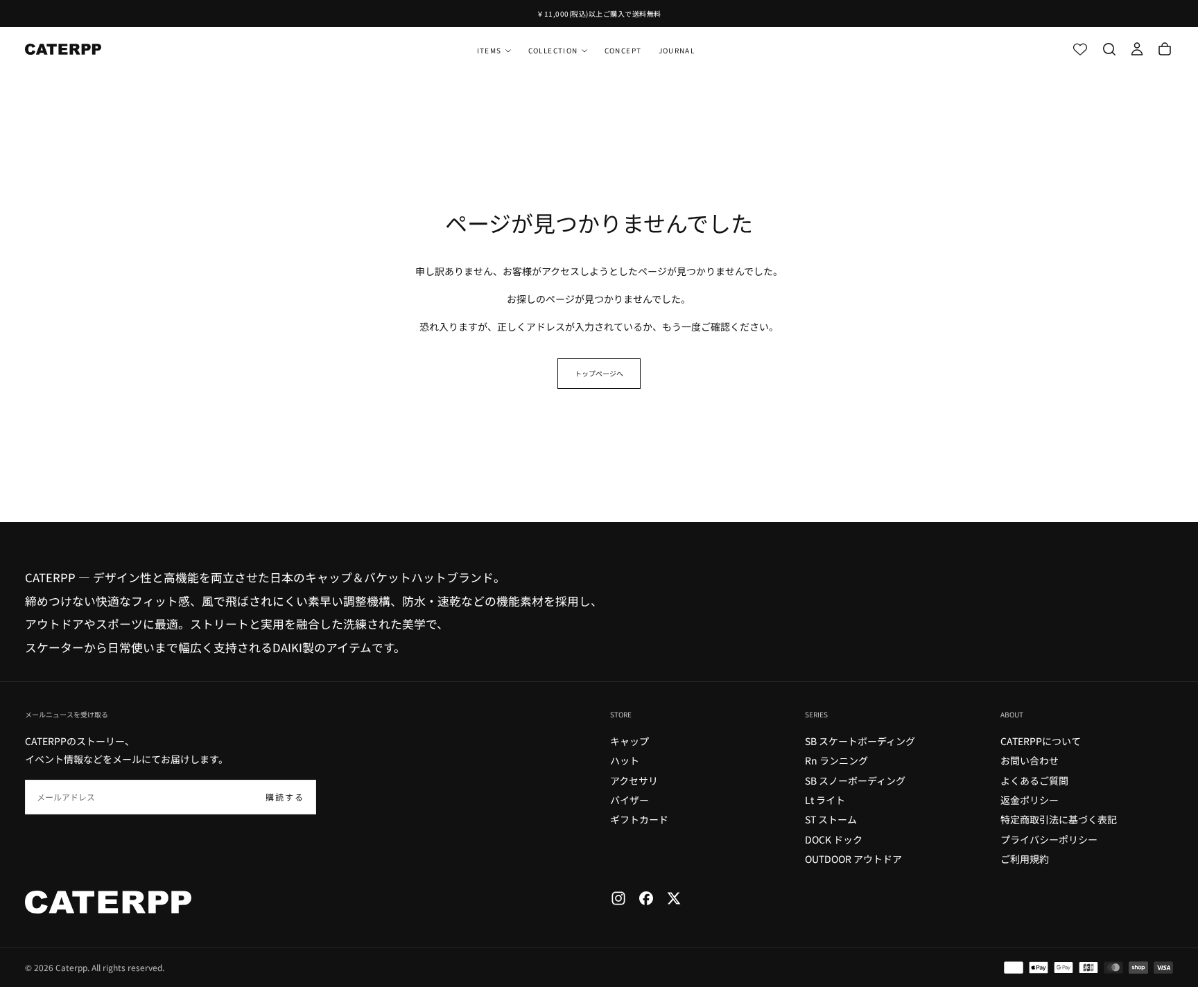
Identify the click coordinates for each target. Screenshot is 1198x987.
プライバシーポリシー (1048, 839)
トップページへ (599, 373)
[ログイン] (1137, 49)
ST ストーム (831, 819)
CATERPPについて (1040, 741)
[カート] (1164, 49)
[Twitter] (674, 898)
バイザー (629, 800)
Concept (623, 50)
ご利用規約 (1024, 859)
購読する (285, 797)
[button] (1109, 49)
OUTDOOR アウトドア (853, 859)
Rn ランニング (836, 760)
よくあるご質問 (1034, 780)
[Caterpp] (108, 902)
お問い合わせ (1029, 760)
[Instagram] (618, 898)
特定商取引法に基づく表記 (1058, 819)
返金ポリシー (1029, 800)
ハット (624, 760)
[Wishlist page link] (1080, 49)
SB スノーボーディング (855, 780)
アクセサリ (634, 780)
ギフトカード (639, 819)
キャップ (629, 741)
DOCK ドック (833, 839)
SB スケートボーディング (860, 741)
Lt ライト (825, 800)
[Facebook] (646, 898)
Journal (677, 50)
